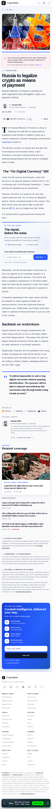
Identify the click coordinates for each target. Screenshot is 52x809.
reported (6, 142)
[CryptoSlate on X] (4, 687)
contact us (38, 65)
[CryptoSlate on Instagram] (35, 687)
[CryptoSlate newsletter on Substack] (17, 687)
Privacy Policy (17, 775)
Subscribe (26, 655)
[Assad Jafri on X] (11, 437)
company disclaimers (23, 592)
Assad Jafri (17, 105)
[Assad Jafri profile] (5, 423)
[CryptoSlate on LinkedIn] (29, 687)
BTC (12, 208)
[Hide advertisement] (47, 803)
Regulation (11, 70)
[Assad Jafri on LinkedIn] (14, 437)
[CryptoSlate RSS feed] (41, 687)
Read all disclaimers (28, 794)
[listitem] (6, 411)
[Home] (2, 9)
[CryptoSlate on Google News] (10, 687)
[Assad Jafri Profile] (5, 106)
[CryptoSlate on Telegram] (23, 687)
